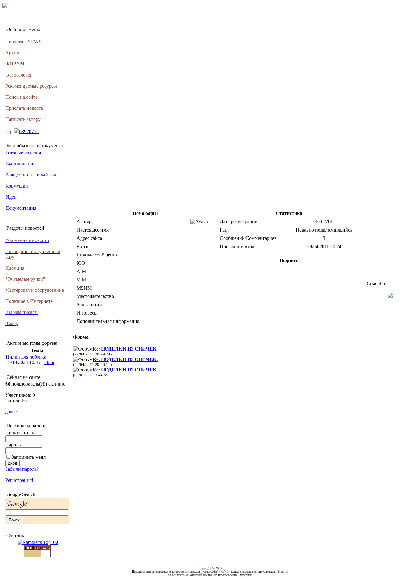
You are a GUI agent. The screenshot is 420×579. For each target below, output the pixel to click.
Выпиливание (20, 163)
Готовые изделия (23, 152)
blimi (49, 362)
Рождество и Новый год (31, 174)
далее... (12, 411)
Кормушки (17, 185)
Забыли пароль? (22, 469)
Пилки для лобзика (26, 356)
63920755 (29, 131)
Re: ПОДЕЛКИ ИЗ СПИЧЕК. (125, 348)
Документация (21, 208)
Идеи (11, 197)
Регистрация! (19, 480)
